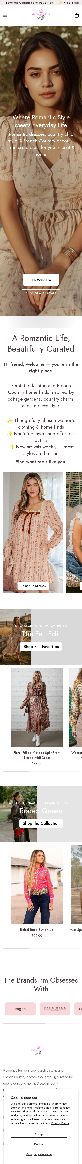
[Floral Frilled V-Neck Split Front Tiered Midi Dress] (37, 707)
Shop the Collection (40, 823)
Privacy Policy (60, 1123)
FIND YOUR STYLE (41, 280)
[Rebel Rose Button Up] (37, 884)
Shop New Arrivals (41, 293)
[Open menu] (9, 15)
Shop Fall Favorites (41, 646)
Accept (39, 1134)
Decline (39, 1144)
